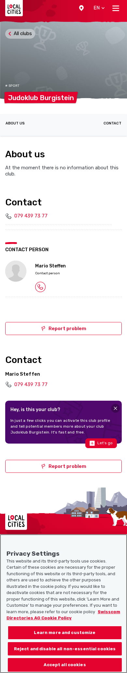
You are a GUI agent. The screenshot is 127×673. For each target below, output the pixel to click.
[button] (81, 8)
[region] (63, 603)
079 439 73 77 (31, 216)
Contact (112, 123)
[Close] (115, 408)
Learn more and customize (64, 632)
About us (15, 123)
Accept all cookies (65, 664)
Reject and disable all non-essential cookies (65, 648)
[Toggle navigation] (116, 8)
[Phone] (40, 287)
